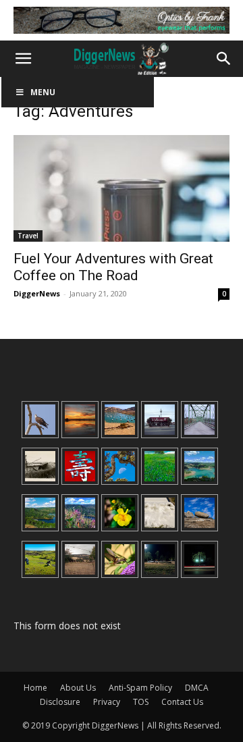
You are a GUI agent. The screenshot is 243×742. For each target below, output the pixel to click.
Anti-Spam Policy (140, 687)
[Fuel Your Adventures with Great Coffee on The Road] (122, 188)
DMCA (197, 687)
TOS (140, 702)
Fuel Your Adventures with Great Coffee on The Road (113, 267)
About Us (78, 687)
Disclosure (60, 702)
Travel (28, 235)
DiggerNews (37, 293)
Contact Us (182, 702)
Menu (42, 92)
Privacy (106, 702)
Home (35, 687)
